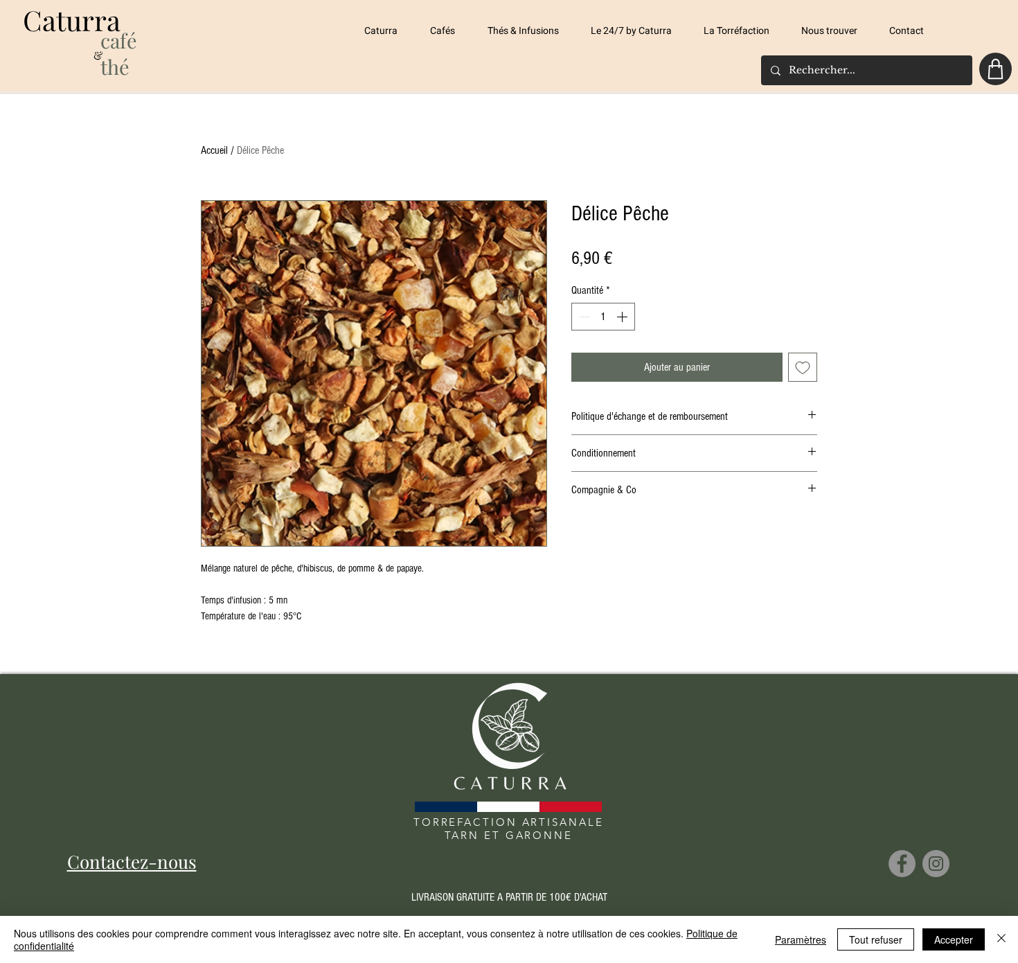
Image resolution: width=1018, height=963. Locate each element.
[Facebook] (902, 863)
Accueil (214, 150)
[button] (448, 31)
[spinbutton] (603, 316)
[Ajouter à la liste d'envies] (802, 367)
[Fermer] (1001, 939)
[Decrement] (583, 316)
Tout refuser (875, 939)
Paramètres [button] (800, 939)
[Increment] (623, 316)
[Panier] (995, 69)
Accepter (953, 939)
